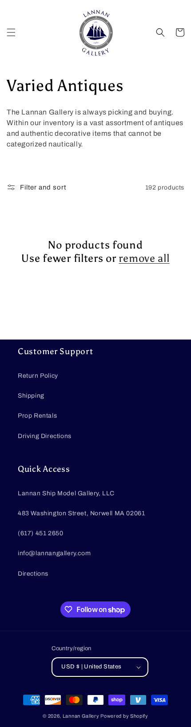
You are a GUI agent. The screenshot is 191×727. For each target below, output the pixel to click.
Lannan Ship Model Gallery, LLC (66, 493)
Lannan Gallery (81, 716)
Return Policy (38, 375)
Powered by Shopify (124, 716)
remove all (144, 258)
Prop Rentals (37, 415)
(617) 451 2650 (40, 533)
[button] (11, 32)
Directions (33, 573)
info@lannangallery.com (54, 553)
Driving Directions (45, 436)
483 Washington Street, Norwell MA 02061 (81, 513)
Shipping (31, 395)
